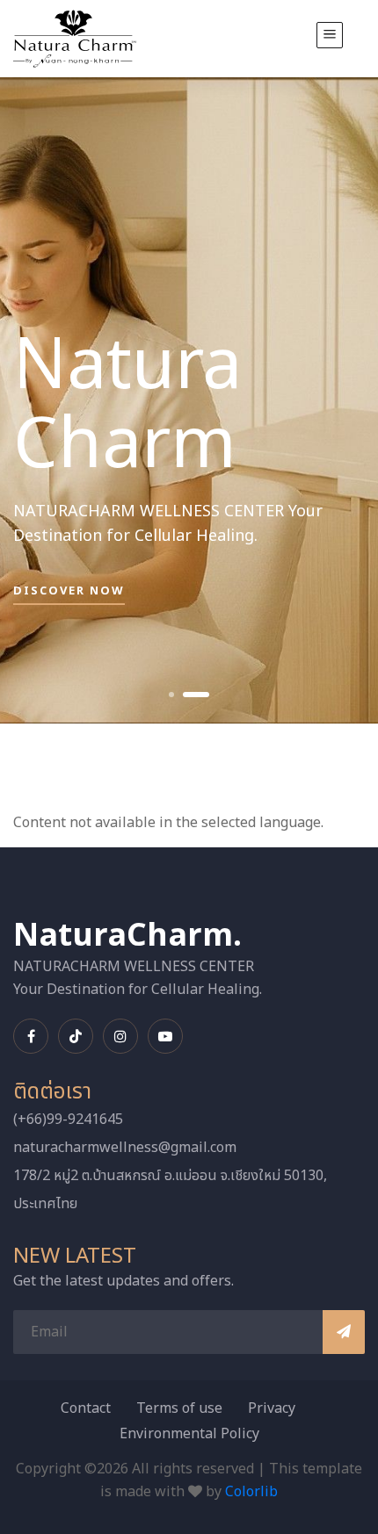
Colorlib (251, 1491)
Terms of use (179, 1408)
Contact (86, 1408)
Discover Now (69, 591)
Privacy (271, 1408)
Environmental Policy (189, 1433)
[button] (171, 694)
